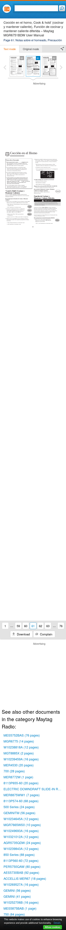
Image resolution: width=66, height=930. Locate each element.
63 (47, 626)
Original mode (31, 49)
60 (25, 626)
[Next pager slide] (61, 67)
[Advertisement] (33, 115)
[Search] (62, 8)
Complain (45, 634)
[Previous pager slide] (5, 67)
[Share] (62, 48)
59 (18, 626)
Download (23, 634)
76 (60, 626)
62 (40, 626)
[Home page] (7, 9)
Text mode (10, 49)
